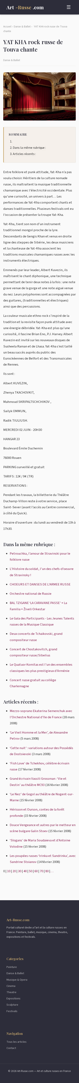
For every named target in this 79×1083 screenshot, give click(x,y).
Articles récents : (24, 154)
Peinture (11, 967)
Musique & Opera (16, 980)
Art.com (25, 7)
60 (36, 871)
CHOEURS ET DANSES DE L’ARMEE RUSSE (40, 584)
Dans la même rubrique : (29, 148)
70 (41, 871)
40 (25, 871)
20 (14, 871)
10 (8, 871)
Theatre (11, 992)
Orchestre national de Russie (30, 593)
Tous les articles (16, 1042)
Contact (11, 1048)
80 (47, 871)
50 (30, 871)
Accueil (7, 26)
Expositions (13, 998)
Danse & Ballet (22, 26)
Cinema (10, 986)
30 (19, 871)
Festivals (11, 1011)
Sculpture (12, 1005)
